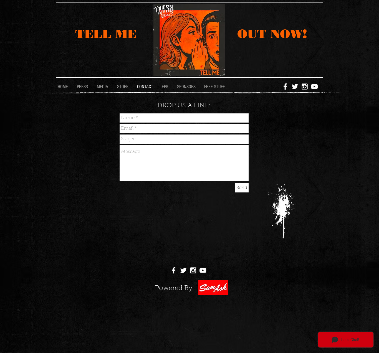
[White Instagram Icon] (304, 86)
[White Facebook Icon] (285, 86)
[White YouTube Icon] (314, 86)
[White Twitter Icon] (295, 86)
